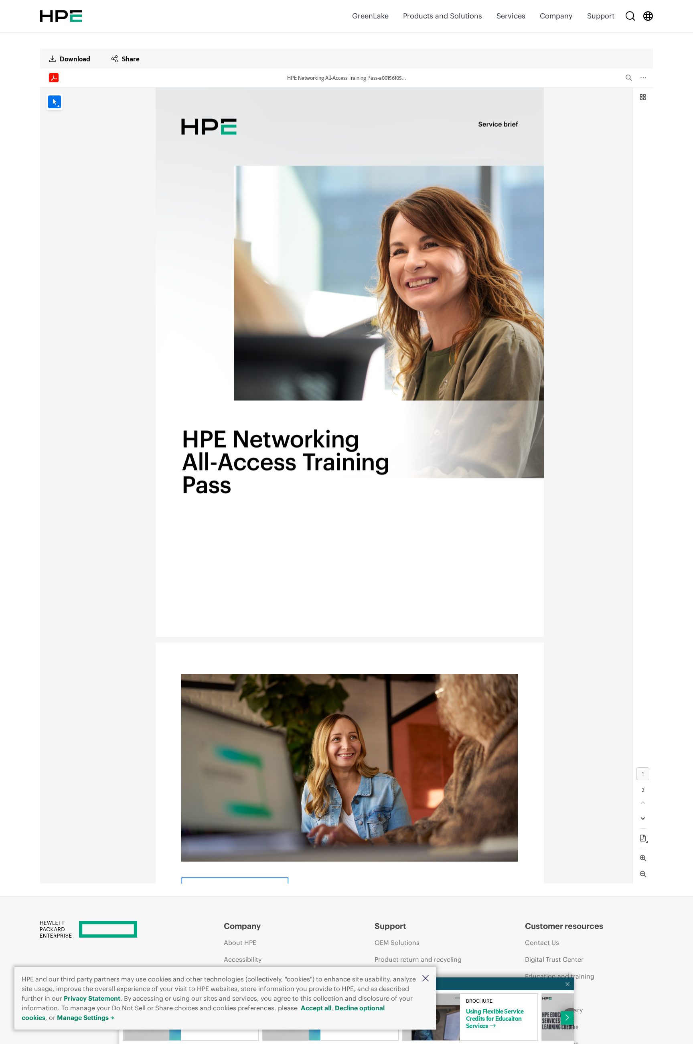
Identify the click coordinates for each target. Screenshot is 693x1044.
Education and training (559, 976)
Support (600, 15)
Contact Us (542, 943)
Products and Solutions (442, 15)
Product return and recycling (418, 959)
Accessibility (242, 959)
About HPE (240, 943)
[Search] (630, 16)
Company (556, 15)
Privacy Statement (92, 998)
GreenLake (370, 15)
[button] (425, 979)
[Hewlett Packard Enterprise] (61, 16)
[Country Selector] (648, 16)
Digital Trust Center (554, 959)
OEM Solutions (397, 943)
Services (510, 15)
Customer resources (564, 926)
